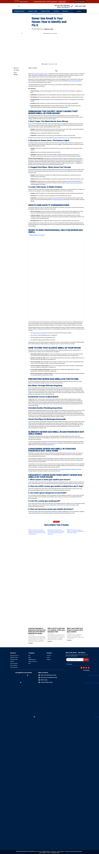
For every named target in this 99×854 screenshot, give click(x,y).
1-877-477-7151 (80, 6)
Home (33, 14)
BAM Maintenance (32, 659)
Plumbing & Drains (45, 11)
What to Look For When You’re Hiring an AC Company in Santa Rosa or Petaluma (75, 630)
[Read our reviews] (28, 1)
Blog (29, 655)
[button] (14, 70)
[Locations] (84, 11)
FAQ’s (29, 663)
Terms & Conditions (60, 851)
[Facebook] (81, 668)
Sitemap (48, 851)
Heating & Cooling (32, 11)
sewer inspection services (49, 156)
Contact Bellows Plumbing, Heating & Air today (68, 469)
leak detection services (63, 137)
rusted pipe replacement (58, 199)
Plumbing (37, 14)
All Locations (69, 664)
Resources (65, 11)
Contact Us (49, 655)
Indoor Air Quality (13, 663)
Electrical (56, 11)
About (29, 657)
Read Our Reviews (24, 1)
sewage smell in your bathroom (40, 332)
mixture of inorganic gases (41, 73)
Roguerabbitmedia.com (55, 852)
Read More (30, 643)
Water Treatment (13, 665)
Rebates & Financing (32, 661)
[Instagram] (84, 668)
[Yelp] (89, 668)
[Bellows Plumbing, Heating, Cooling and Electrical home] (18, 6)
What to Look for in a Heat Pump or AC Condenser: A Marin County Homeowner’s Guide (56, 630)
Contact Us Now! (62, 1)
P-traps (30, 123)
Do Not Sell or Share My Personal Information (73, 851)
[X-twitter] (86, 668)
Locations (79, 11)
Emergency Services (19, 11)
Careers (48, 657)
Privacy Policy (53, 851)
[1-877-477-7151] (72, 6)
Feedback (49, 659)
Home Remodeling (14, 667)
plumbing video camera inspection (74, 182)
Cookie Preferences (43, 852)
